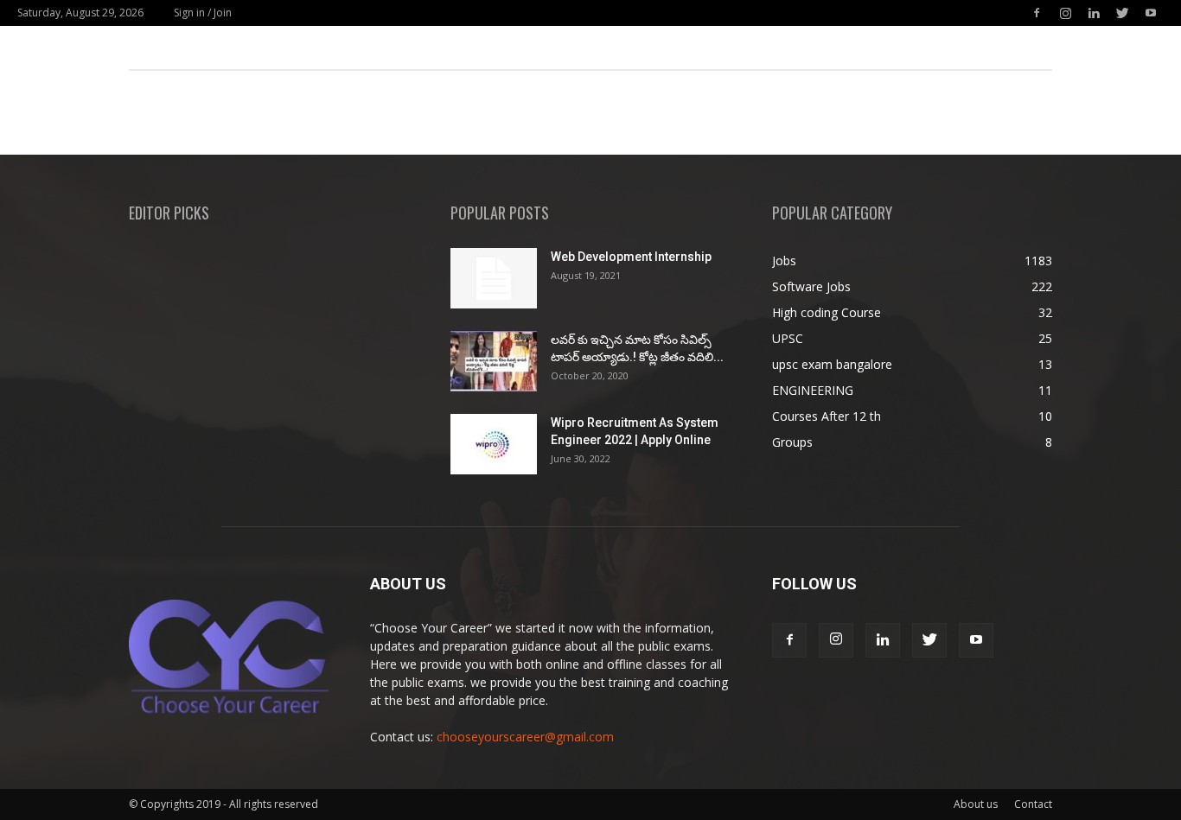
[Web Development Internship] (493, 278)
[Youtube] (1151, 13)
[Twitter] (1122, 13)
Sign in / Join (203, 12)
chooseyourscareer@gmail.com (525, 736)
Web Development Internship (631, 257)
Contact (1033, 804)
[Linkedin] (1094, 13)
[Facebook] (1037, 13)
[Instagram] (1065, 13)
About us (976, 804)
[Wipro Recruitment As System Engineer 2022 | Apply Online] (493, 444)
